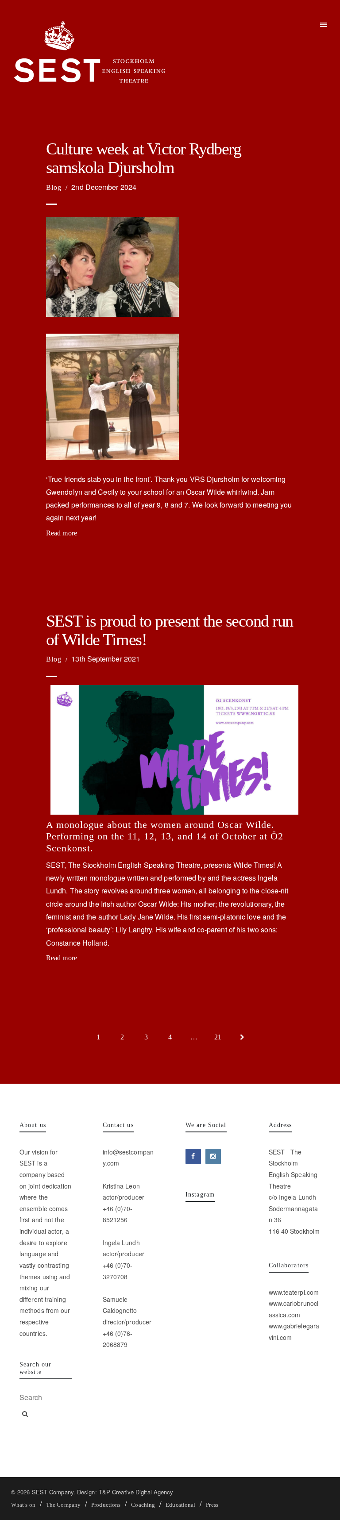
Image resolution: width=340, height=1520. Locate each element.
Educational (180, 1504)
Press (212, 1504)
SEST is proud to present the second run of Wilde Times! (169, 630)
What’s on (23, 1504)
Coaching (143, 1504)
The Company (63, 1504)
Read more (61, 533)
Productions (105, 1504)
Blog (54, 187)
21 (217, 1037)
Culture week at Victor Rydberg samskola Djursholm (143, 158)
